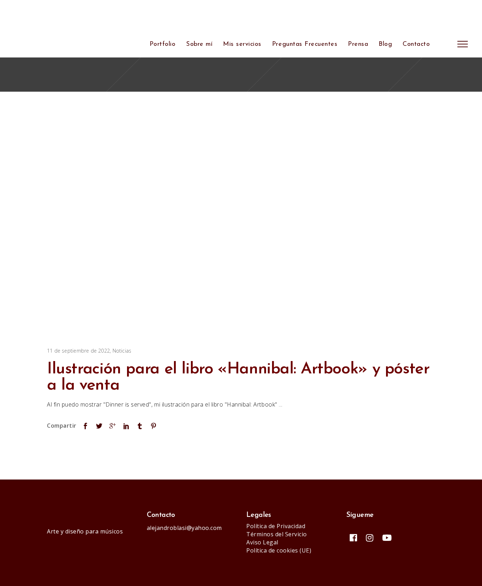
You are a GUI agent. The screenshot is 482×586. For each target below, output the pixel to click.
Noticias (122, 350)
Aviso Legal (262, 542)
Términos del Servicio (276, 534)
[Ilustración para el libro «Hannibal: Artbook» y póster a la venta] (223, 220)
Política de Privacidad (275, 526)
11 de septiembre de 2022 (78, 350)
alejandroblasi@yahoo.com (184, 528)
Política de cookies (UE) (278, 550)
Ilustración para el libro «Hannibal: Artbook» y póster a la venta (238, 377)
